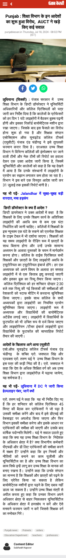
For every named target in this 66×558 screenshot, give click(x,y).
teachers (37, 535)
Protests (27, 530)
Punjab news (11, 530)
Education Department (16, 535)
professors (52, 535)
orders (39, 530)
